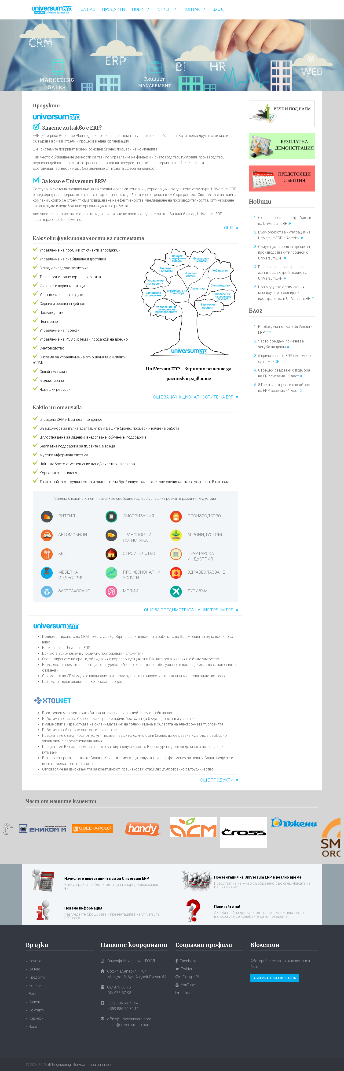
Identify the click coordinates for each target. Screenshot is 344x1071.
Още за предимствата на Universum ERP (189, 609)
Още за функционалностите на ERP (193, 397)
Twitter (186, 969)
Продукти (113, 9)
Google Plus (192, 977)
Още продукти (217, 780)
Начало (35, 961)
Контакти (194, 9)
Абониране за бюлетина (274, 978)
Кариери (36, 1018)
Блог (256, 310)
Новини (141, 9)
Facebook (188, 961)
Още (229, 227)
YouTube (187, 985)
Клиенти (166, 9)
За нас (88, 9)
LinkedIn (187, 993)
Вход (218, 9)
